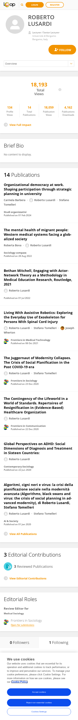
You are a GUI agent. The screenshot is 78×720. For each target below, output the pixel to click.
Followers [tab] (19, 642)
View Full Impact (20, 125)
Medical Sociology (14, 613)
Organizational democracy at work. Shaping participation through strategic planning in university (38, 189)
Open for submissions (22, 625)
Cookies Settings (39, 712)
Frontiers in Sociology (26, 620)
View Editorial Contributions (27, 578)
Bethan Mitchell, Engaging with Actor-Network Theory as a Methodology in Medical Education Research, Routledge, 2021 (38, 277)
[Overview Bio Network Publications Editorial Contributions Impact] (39, 63)
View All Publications (23, 534)
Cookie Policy (19, 681)
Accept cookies (39, 692)
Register (54, 4)
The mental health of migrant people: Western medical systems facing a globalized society (37, 234)
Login (34, 4)
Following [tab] (58, 642)
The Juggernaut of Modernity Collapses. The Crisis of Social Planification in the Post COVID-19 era (37, 362)
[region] (39, 686)
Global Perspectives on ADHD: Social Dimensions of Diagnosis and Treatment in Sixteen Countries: (38, 448)
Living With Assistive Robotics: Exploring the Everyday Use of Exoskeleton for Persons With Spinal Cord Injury (38, 317)
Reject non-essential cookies (39, 703)
